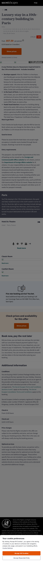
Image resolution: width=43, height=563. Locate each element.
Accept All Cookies (21, 553)
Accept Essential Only (21, 558)
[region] (21, 549)
